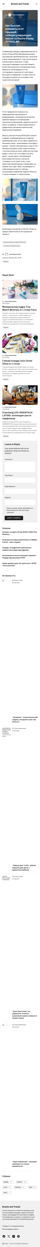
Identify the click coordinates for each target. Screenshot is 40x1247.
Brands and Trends (20, 4)
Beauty (5, 261)
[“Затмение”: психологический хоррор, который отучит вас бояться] (6, 651)
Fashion (21, 1182)
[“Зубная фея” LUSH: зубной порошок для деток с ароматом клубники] (6, 799)
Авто (6, 1192)
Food (7, 1187)
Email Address (10, 486)
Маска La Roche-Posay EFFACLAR (14, 242)
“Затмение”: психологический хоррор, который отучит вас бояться (25, 719)
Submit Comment (14, 518)
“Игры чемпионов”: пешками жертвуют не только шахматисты (24, 1164)
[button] (3, 4)
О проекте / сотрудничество (13, 1226)
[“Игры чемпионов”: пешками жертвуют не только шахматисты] (6, 1095)
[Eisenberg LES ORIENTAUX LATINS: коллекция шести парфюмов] (20, 395)
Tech (32, 1187)
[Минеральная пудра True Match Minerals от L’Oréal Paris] (20, 289)
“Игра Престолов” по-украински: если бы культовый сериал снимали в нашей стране (24, 1014)
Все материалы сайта (10, 1229)
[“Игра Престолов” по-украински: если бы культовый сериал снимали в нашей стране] (6, 947)
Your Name (9, 475)
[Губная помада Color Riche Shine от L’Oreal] (20, 343)
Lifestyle (19, 1187)
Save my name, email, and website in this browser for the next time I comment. (20, 510)
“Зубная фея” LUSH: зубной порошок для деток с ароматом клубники (24, 867)
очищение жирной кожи (11, 246)
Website (8, 498)
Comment (9, 459)
